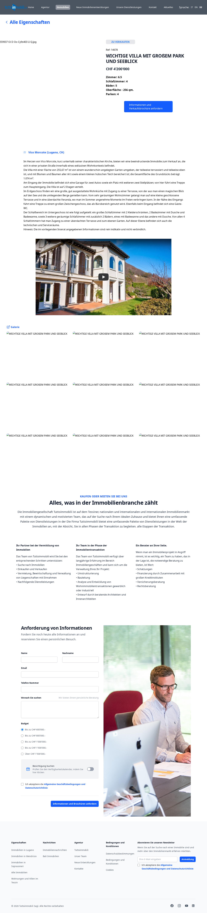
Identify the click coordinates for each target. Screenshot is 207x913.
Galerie (15, 327)
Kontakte (78, 868)
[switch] (90, 769)
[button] (103, 277)
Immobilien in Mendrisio (24, 856)
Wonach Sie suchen (31, 697)
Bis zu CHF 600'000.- (35, 729)
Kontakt (153, 7)
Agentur (45, 7)
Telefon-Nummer (30, 682)
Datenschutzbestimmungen (120, 853)
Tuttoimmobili (81, 850)
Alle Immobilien (19, 872)
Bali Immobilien (51, 856)
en (196, 7)
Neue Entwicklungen (84, 862)
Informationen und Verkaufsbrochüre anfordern (146, 106)
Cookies (110, 869)
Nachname (67, 653)
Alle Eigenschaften (30, 22)
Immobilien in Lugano (22, 850)
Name (24, 653)
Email (24, 668)
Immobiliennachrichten (55, 850)
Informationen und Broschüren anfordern (75, 803)
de (200, 7)
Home (31, 7)
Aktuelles (168, 7)
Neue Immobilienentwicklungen (92, 7)
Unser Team (80, 856)
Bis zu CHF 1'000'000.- (36, 741)
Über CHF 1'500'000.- (35, 753)
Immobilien (63, 7)
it (192, 7)
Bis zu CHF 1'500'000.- (36, 747)
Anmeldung (188, 859)
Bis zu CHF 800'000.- (35, 735)
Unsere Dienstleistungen (129, 7)
